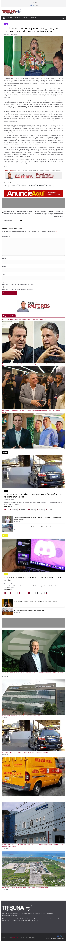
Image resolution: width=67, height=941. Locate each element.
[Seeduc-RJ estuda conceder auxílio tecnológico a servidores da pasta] (33, 680)
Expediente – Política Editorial (58, 938)
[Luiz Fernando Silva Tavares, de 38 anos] (7, 519)
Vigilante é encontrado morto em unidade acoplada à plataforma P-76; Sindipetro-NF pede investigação (37, 518)
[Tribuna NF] (11, 11)
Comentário (6, 236)
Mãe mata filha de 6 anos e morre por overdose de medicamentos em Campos (23, 797)
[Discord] (33, 555)
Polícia (5, 490)
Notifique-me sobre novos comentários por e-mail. (18, 284)
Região (6, 24)
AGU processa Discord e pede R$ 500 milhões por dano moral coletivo (32, 578)
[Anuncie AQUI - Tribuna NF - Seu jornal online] (33, 191)
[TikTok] (7, 603)
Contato (34, 18)
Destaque (26, 18)
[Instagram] (34, 5)
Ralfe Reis (14, 34)
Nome (4, 258)
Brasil (5, 574)
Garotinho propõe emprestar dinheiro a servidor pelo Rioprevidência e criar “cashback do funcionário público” (31, 364)
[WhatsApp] (37, 5)
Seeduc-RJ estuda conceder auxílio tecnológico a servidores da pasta (21, 716)
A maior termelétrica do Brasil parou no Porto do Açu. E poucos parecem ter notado (25, 887)
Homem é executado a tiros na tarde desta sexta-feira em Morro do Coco (34, 527)
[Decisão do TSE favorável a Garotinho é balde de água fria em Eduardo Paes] (33, 321)
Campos (17, 18)
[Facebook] (31, 5)
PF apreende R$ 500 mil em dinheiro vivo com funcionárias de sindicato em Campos (32, 495)
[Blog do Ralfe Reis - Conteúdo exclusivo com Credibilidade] (33, 172)
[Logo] (17, 905)
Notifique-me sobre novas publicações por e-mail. (17, 289)
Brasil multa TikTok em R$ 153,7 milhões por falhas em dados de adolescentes (35, 601)
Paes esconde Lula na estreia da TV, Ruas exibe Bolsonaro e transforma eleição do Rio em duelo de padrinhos (31, 411)
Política (10, 18)
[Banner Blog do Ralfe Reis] (33, 306)
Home (6, 170)
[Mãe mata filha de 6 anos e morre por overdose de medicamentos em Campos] (33, 758)
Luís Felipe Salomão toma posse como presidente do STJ (29, 610)
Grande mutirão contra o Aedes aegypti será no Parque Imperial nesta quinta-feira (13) (18, 212)
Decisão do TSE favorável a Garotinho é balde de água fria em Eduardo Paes (24, 319)
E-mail (4, 266)
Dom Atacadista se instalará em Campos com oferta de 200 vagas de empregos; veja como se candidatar (49, 213)
